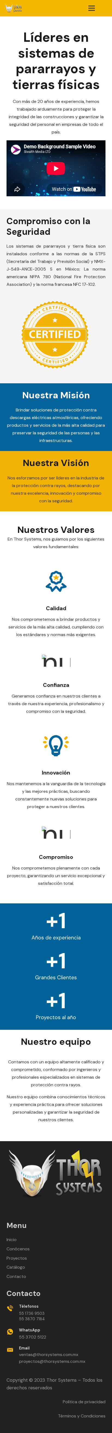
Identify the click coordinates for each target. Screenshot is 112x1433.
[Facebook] (38, 1210)
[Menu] (91, 8)
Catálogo (16, 1267)
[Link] (13, 8)
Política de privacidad (84, 1402)
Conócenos (18, 1249)
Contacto (16, 1276)
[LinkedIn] (50, 1210)
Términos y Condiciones (81, 1416)
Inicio (12, 1239)
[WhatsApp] (61, 1210)
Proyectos (17, 1258)
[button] (104, 8)
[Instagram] (73, 1210)
